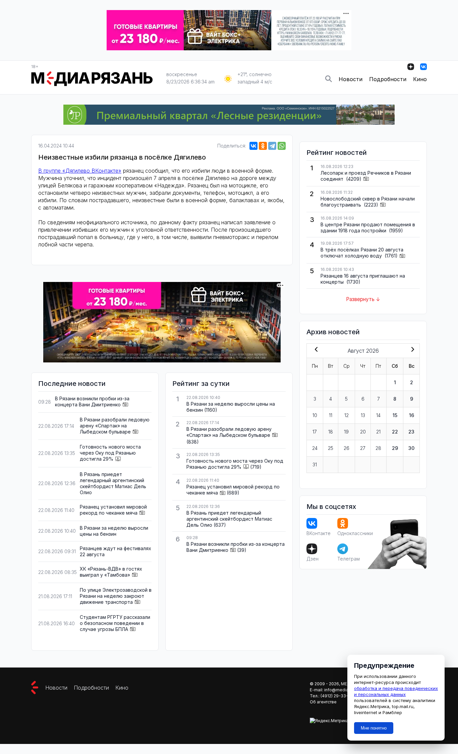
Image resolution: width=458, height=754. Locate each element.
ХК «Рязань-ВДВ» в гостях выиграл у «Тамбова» (111, 572)
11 (330, 415)
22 (395, 431)
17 (314, 431)
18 (330, 431)
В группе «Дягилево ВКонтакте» (79, 170)
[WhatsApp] (282, 146)
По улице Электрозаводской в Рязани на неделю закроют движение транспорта (116, 596)
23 (411, 431)
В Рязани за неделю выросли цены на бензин (114, 531)
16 (411, 415)
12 (346, 415)
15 (395, 415)
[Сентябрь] (411, 350)
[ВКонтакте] (253, 146)
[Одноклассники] (263, 146)
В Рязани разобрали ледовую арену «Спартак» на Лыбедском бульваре (115, 425)
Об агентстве (323, 701)
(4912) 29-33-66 (337, 695)
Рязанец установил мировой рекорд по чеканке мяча (113, 510)
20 (363, 431)
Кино (420, 79)
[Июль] (315, 350)
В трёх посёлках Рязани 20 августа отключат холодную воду (362, 252)
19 (346, 431)
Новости (350, 79)
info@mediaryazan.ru (345, 689)
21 (378, 431)
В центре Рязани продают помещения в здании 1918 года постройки (368, 227)
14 (378, 415)
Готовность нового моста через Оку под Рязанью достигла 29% (110, 453)
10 (314, 415)
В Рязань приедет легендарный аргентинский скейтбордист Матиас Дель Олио (113, 483)
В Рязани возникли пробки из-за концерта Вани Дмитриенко (92, 401)
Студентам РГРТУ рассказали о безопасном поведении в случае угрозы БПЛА (115, 623)
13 (363, 415)
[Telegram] (272, 146)
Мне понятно (374, 728)
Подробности (387, 79)
